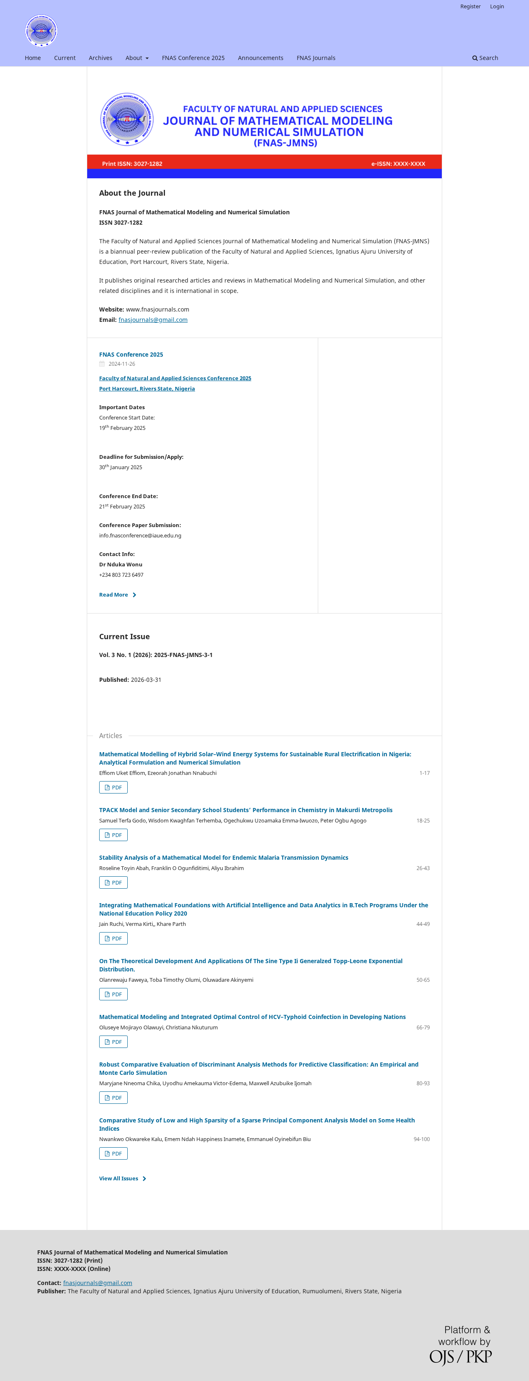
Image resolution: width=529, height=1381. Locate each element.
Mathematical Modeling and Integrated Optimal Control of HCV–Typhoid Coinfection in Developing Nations (252, 1017)
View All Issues (118, 1178)
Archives (100, 58)
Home (33, 58)
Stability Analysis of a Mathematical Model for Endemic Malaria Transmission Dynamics (223, 857)
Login (497, 6)
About (135, 58)
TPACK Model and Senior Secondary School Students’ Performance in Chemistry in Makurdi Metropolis (246, 810)
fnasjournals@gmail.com (153, 320)
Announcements (261, 58)
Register (470, 6)
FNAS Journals (316, 58)
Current (65, 58)
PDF (116, 787)
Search (488, 58)
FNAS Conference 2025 (193, 58)
